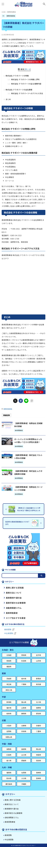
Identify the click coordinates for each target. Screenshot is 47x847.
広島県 (8, 755)
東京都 (38, 684)
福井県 (8, 708)
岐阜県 (8, 713)
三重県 (38, 731)
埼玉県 (8, 684)
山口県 (23, 755)
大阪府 (8, 725)
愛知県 (38, 713)
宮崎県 (38, 778)
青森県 (23, 655)
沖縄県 (23, 784)
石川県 (38, 702)
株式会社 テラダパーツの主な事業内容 (24, 83)
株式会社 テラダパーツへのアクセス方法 (25, 93)
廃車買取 (7, 629)
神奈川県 (9, 690)
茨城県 (8, 678)
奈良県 (23, 731)
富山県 (23, 702)
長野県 (38, 708)
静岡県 (23, 713)
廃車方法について (14, 592)
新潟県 (8, 702)
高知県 (38, 760)
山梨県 (23, 708)
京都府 (38, 725)
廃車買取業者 (8, 409)
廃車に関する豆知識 (15, 587)
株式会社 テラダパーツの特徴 (17, 75)
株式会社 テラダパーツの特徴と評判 (24, 79)
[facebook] (21, 401)
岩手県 (38, 655)
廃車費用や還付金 (14, 597)
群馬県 (38, 678)
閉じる (27, 69)
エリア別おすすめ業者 (16, 618)
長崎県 (38, 772)
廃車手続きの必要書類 (16, 602)
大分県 (23, 778)
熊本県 (8, 778)
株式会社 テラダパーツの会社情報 (18, 89)
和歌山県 (9, 737)
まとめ (8, 99)
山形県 (38, 661)
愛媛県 (23, 760)
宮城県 (8, 661)
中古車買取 (8, 633)
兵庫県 (23, 725)
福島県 (8, 666)
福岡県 (8, 772)
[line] (26, 401)
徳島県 (38, 755)
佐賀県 (23, 772)
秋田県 (23, 661)
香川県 (8, 760)
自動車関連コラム (14, 607)
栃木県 (23, 678)
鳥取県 (8, 749)
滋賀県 (8, 731)
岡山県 (38, 749)
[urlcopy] (32, 401)
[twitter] (15, 401)
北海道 (8, 655)
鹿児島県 (9, 784)
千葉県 (23, 684)
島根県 (23, 749)
